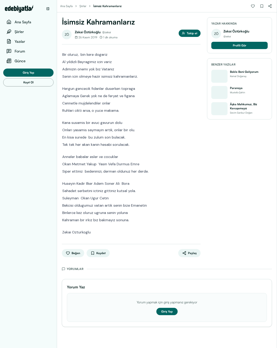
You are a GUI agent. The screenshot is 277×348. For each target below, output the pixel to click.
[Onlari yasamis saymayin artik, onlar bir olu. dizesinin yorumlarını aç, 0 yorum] (198, 129)
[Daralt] (48, 8)
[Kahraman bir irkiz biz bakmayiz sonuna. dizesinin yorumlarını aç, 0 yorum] (198, 219)
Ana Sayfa (66, 6)
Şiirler (82, 6)
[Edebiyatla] (24, 9)
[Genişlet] (57, 174)
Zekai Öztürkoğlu (88, 32)
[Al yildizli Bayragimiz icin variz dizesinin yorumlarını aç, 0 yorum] (198, 61)
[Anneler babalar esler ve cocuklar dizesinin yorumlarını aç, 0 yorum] (198, 156)
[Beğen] (252, 6)
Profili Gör (239, 45)
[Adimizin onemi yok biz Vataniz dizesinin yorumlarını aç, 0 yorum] (198, 69)
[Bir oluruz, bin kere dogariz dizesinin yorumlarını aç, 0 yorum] (198, 54)
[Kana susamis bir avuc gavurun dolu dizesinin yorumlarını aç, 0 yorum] (198, 122)
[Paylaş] (270, 6)
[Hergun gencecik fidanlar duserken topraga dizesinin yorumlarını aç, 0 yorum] (198, 88)
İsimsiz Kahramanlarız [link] (107, 6)
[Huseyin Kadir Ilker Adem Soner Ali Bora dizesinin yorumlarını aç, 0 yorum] (198, 183)
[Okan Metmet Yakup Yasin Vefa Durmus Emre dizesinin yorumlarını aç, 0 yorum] (198, 163)
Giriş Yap (28, 72)
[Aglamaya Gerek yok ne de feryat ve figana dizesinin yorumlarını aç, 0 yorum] (198, 95)
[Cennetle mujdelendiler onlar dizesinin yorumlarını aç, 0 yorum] (198, 103)
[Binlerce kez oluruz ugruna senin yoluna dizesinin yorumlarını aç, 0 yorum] (198, 212)
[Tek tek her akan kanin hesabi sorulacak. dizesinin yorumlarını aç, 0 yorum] (198, 144)
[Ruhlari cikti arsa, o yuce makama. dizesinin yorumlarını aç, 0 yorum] (198, 110)
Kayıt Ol (28, 82)
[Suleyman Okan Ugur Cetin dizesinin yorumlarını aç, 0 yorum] (198, 198)
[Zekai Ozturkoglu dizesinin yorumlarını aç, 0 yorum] (198, 232)
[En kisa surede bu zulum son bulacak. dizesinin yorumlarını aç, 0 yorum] (198, 137)
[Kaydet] (261, 6)
